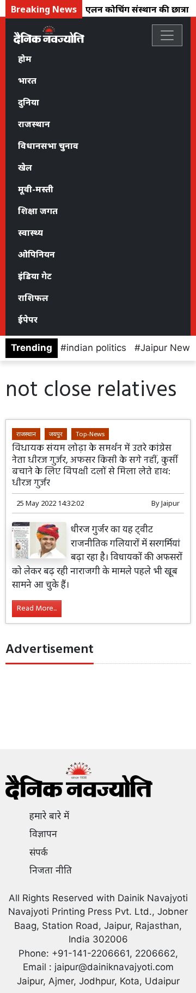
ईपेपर (28, 319)
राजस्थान (34, 124)
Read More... (37, 608)
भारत (27, 80)
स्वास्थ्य (30, 232)
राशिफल (33, 298)
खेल (25, 167)
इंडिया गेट (35, 276)
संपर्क (38, 852)
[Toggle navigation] (167, 35)
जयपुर (56, 434)
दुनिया (28, 102)
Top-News (90, 434)
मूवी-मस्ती (35, 189)
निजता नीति (50, 870)
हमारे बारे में (49, 815)
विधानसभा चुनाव (48, 146)
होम (25, 59)
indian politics (96, 347)
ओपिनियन (36, 254)
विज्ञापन (43, 833)
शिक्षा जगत (38, 211)
